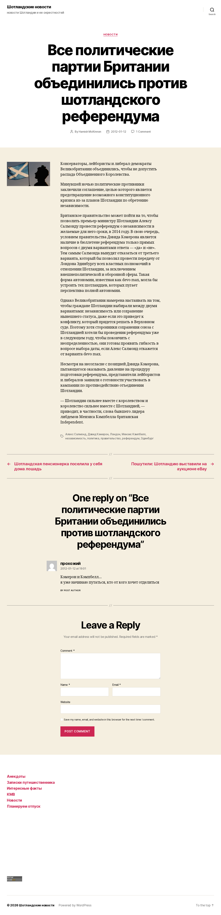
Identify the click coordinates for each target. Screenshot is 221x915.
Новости (110, 34)
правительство (111, 438)
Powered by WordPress (75, 905)
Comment (67, 650)
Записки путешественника (31, 782)
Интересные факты (24, 788)
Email (116, 684)
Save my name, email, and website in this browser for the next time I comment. (109, 719)
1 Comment (143, 131)
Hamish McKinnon (90, 131)
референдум (130, 438)
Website (65, 702)
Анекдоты (16, 776)
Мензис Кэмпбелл (134, 434)
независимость (75, 438)
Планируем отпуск (23, 806)
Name (65, 684)
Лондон (115, 434)
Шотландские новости (29, 7)
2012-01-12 (118, 131)
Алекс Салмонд (75, 434)
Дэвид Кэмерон (98, 434)
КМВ (11, 794)
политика (93, 438)
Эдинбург (147, 438)
